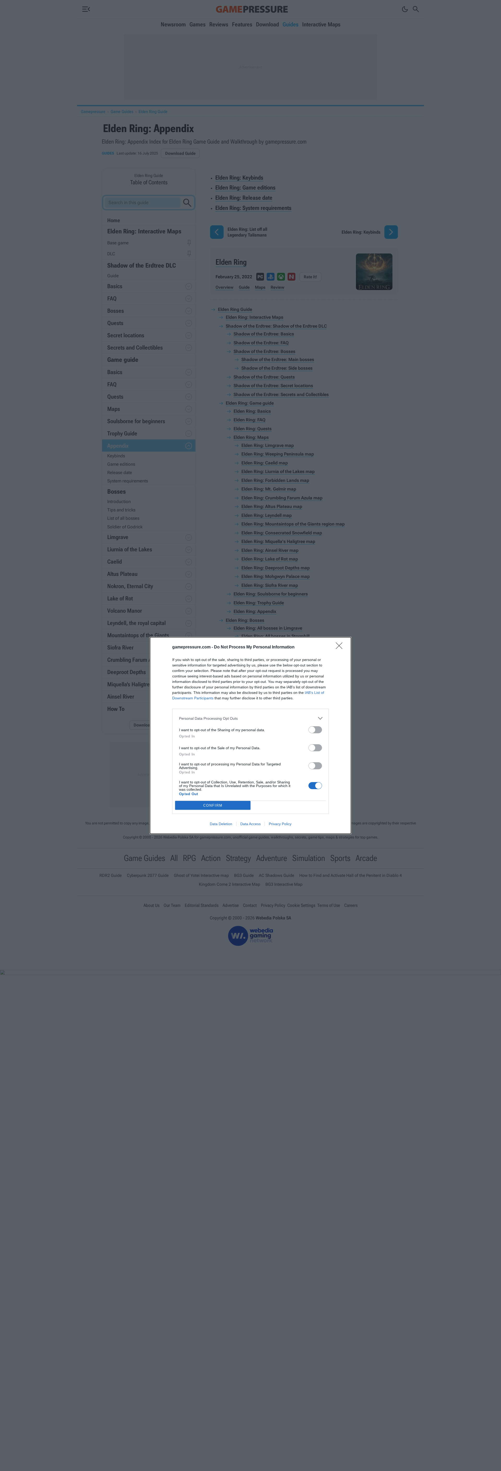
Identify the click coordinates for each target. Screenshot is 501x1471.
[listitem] (250, 718)
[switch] (315, 729)
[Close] (341, 647)
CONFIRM (213, 805)
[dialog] (250, 735)
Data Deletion (221, 824)
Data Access (250, 824)
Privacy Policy (280, 824)
